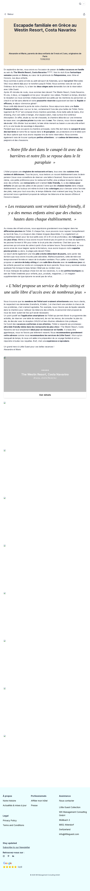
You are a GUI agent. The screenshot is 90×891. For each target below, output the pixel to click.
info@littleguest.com (69, 834)
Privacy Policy (10, 820)
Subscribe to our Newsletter (16, 847)
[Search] (80, 3)
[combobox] (83, 4)
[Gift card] (84, 14)
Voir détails (45, 395)
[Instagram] (4, 856)
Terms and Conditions (13, 825)
